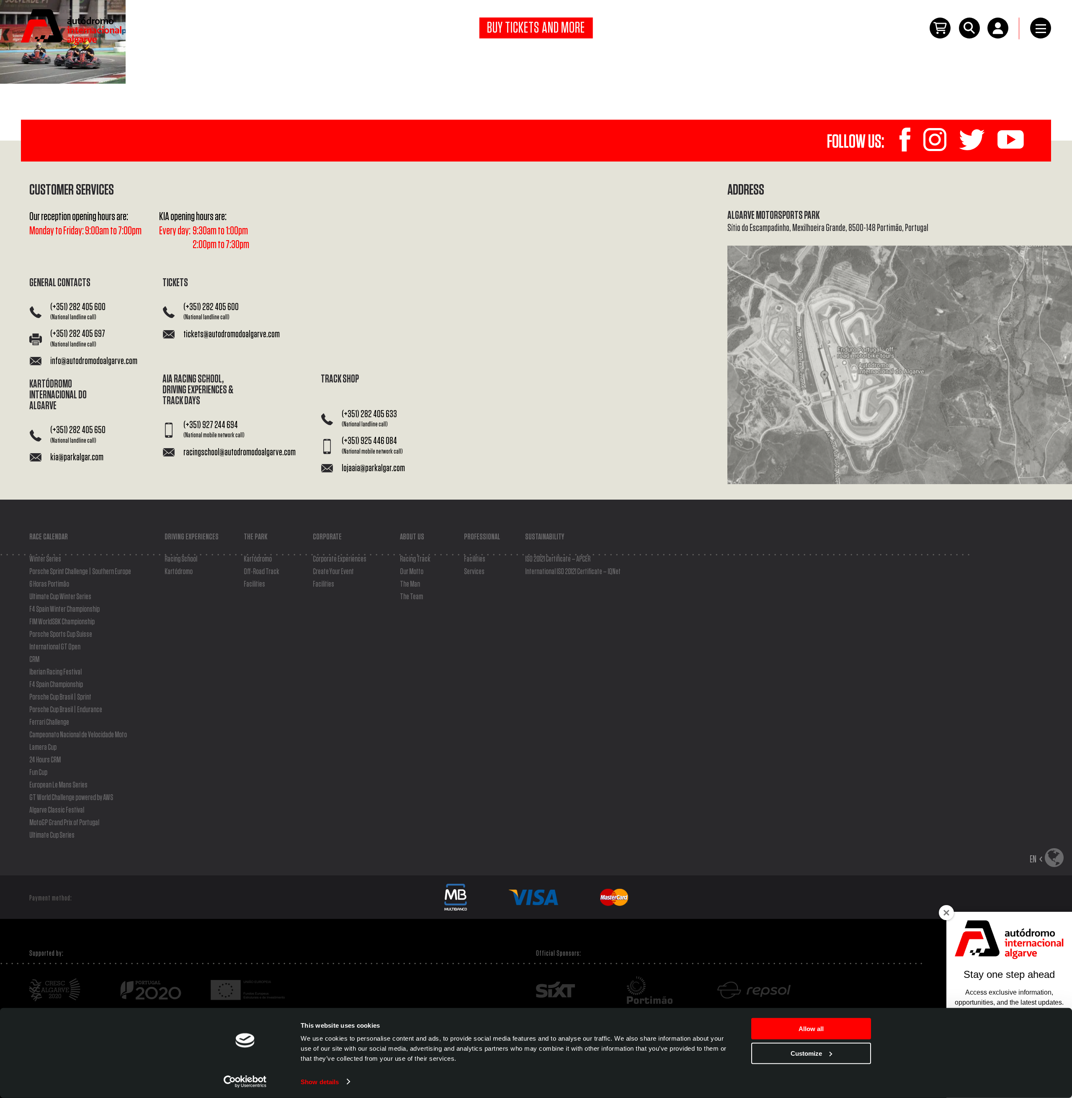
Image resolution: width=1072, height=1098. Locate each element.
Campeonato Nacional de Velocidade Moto (78, 735)
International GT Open (54, 647)
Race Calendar (48, 537)
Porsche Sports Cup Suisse (60, 634)
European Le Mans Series (58, 785)
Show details (320, 1081)
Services (474, 571)
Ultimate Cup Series (52, 835)
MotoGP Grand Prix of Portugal (64, 822)
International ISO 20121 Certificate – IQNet (573, 571)
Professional (482, 537)
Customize (806, 1053)
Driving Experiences (192, 537)
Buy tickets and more (536, 28)
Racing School (181, 559)
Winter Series (45, 559)
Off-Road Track (261, 571)
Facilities (254, 584)
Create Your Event (333, 571)
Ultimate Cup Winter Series (60, 597)
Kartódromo (179, 571)
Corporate (327, 537)
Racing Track (415, 559)
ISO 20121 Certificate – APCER (557, 559)
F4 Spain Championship (56, 684)
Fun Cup (38, 772)
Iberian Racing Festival (55, 672)
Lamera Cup (43, 747)
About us (412, 537)
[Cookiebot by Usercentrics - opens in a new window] (245, 1081)
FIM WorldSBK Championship (62, 622)
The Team (411, 597)
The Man (410, 584)
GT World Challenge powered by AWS (71, 797)
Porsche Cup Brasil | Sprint (60, 697)
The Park (256, 537)
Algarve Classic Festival (56, 810)
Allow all (811, 1028)
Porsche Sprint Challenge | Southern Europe (80, 571)
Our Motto (411, 571)
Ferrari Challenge (49, 722)
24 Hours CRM (45, 760)
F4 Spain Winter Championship (64, 609)
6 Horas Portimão (49, 584)
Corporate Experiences (339, 559)
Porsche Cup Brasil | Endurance (65, 709)
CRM (34, 659)
